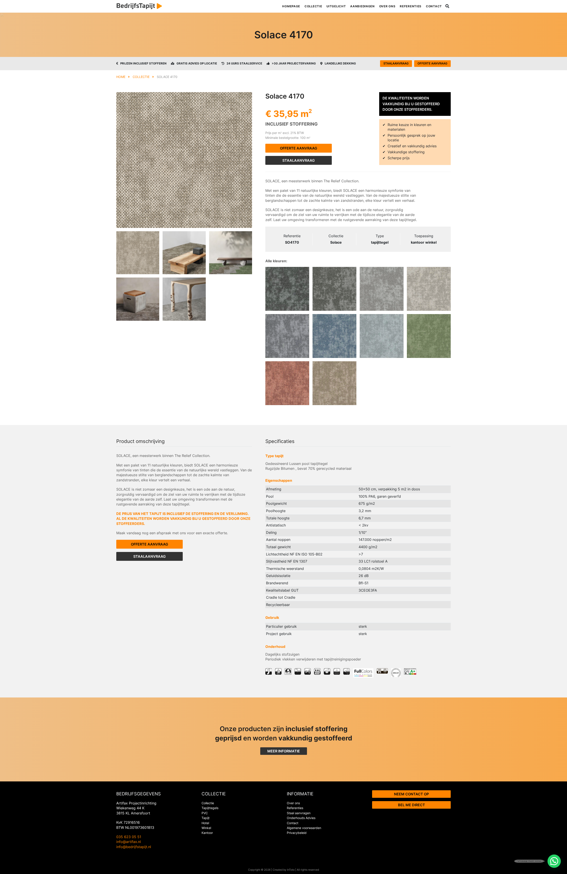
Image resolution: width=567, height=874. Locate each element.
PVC (205, 813)
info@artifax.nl (128, 841)
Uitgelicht (336, 6)
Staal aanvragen (299, 813)
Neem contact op (411, 794)
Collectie (313, 6)
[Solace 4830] (334, 383)
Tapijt (206, 818)
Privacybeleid (297, 833)
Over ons (387, 6)
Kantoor (207, 833)
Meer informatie (283, 751)
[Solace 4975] (382, 289)
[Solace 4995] (334, 289)
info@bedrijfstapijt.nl (133, 847)
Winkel (206, 828)
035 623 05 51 (128, 837)
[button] (554, 861)
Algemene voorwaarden (304, 828)
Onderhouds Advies (301, 818)
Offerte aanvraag (432, 63)
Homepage (291, 6)
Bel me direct (411, 805)
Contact (434, 6)
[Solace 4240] (287, 383)
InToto (291, 869)
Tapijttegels (210, 808)
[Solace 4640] (382, 336)
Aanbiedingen (362, 6)
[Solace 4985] (287, 336)
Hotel (205, 823)
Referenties (410, 6)
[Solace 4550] (334, 336)
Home (120, 77)
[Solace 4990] (287, 289)
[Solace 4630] (429, 336)
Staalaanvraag (396, 63)
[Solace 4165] (429, 289)
